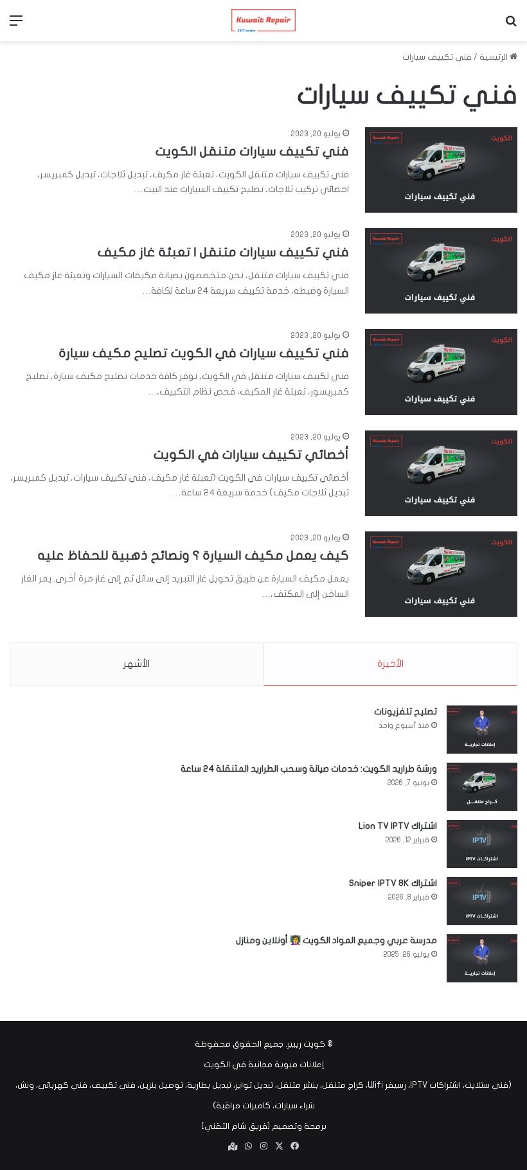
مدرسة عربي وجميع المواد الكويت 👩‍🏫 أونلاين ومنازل (336, 940)
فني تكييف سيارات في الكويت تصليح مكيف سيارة (204, 353)
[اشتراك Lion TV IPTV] (482, 844)
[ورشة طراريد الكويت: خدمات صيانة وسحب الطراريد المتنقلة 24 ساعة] (482, 787)
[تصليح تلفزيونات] (482, 729)
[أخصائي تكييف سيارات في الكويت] (441, 473)
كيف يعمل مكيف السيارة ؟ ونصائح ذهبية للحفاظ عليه (193, 555)
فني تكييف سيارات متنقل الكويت (252, 151)
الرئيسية (494, 57)
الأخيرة (390, 664)
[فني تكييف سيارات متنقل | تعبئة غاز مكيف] (441, 271)
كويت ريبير (306, 1044)
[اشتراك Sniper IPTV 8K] (482, 901)
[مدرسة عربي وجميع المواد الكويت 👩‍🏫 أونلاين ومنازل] (482, 958)
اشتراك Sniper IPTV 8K (393, 883)
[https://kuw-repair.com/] (263, 20)
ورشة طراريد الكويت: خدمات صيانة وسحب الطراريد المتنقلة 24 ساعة (309, 769)
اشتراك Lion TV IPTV (398, 826)
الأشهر (136, 664)
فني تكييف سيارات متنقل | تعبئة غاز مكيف (223, 252)
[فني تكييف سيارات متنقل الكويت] (441, 170)
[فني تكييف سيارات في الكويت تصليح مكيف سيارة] (441, 371)
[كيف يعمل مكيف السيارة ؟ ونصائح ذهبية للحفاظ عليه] (441, 574)
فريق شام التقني (235, 1126)
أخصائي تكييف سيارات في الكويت (251, 454)
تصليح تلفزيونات (405, 711)
